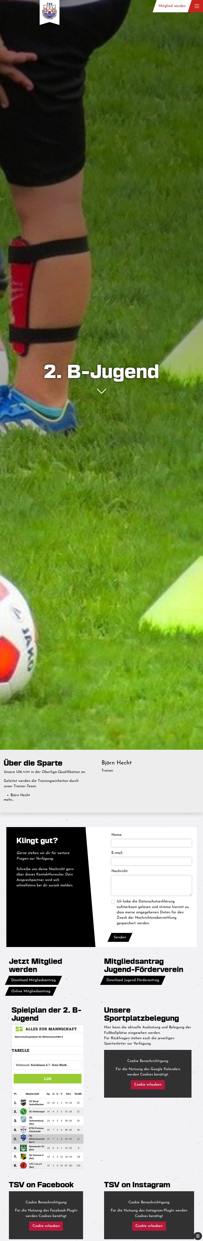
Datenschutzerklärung (157, 901)
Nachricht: (119, 871)
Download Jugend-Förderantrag (132, 980)
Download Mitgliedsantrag (33, 980)
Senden (120, 937)
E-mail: (117, 853)
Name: (116, 835)
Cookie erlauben (147, 1085)
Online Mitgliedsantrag (30, 991)
